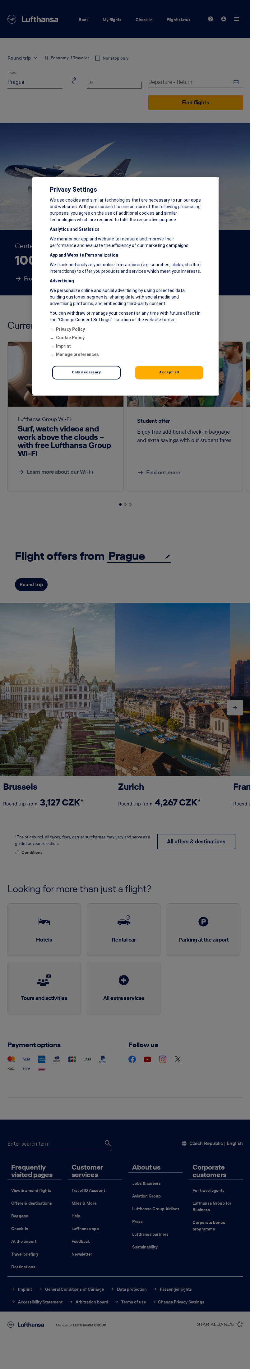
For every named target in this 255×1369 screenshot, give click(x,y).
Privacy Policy (70, 329)
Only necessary (86, 372)
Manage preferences (77, 354)
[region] (125, 286)
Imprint (63, 346)
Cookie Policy (70, 337)
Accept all (169, 372)
